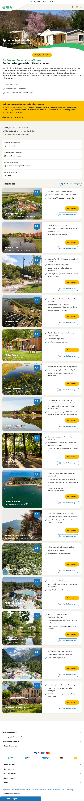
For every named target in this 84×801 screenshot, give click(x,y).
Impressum (56, 790)
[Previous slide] (4, 203)
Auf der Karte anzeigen (72, 184)
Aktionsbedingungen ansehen (12, 117)
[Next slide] (40, 203)
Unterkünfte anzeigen (69, 215)
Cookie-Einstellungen (67, 790)
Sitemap (28, 790)
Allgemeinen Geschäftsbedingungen (13, 790)
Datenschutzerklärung (39, 790)
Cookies (49, 790)
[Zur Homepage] (7, 7)
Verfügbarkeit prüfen (42, 55)
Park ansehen (72, 208)
